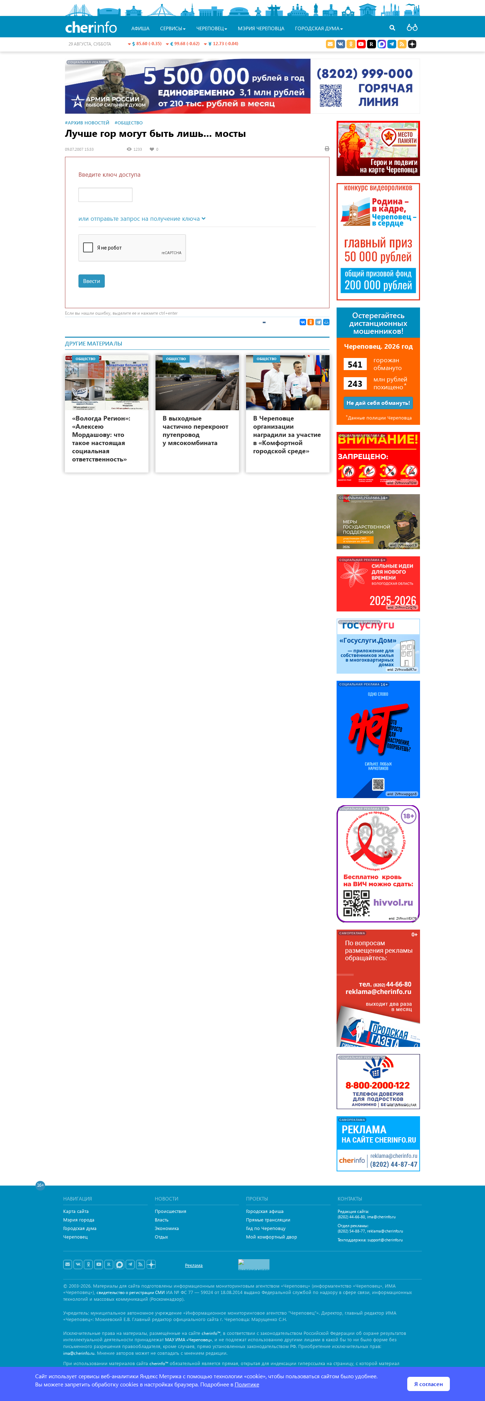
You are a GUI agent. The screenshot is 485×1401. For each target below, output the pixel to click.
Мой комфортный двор (271, 1237)
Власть (162, 1219)
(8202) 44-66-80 (351, 1216)
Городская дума (80, 1228)
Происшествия (170, 1211)
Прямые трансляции (268, 1219)
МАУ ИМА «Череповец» (188, 1339)
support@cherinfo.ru (385, 1239)
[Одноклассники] (310, 322)
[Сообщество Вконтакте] (77, 1264)
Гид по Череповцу (265, 1228)
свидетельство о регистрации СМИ (131, 1292)
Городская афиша (265, 1211)
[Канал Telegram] (130, 1264)
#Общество (129, 122)
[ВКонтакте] (303, 322)
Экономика (167, 1228)
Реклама (194, 1265)
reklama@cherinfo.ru (385, 1231)
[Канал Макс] (381, 45)
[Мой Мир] (326, 322)
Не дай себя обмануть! (378, 402)
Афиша (140, 28)
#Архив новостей (87, 122)
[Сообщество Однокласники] (351, 44)
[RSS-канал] (140, 1264)
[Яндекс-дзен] (150, 1264)
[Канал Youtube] (361, 44)
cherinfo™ (211, 1333)
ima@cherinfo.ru (381, 1216)
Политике (247, 1384)
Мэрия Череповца (261, 28)
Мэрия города (78, 1219)
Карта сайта (76, 1211)
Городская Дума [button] (317, 28)
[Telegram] (318, 322)
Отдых (161, 1237)
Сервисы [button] (171, 28)
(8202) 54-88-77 (351, 1231)
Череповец (75, 1237)
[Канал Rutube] (371, 44)
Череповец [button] (210, 28)
